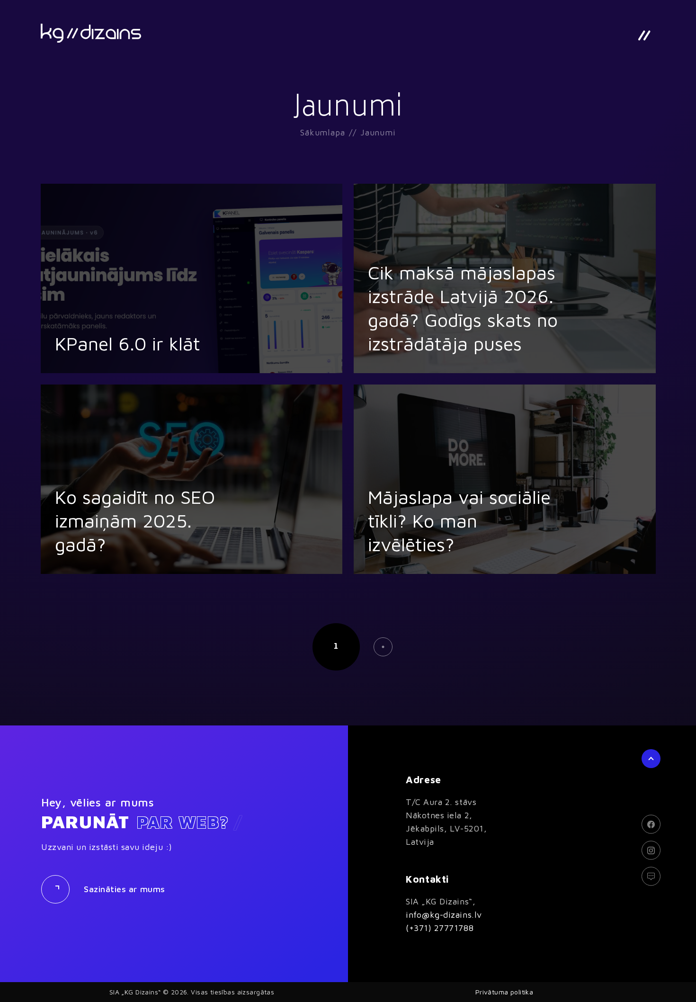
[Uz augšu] (651, 758)
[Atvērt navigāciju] (644, 35)
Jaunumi (378, 132)
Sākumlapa (322, 132)
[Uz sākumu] (91, 33)
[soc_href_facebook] (651, 824)
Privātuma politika (504, 992)
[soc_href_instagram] (651, 850)
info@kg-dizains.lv (444, 915)
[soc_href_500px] (651, 876)
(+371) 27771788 (439, 928)
